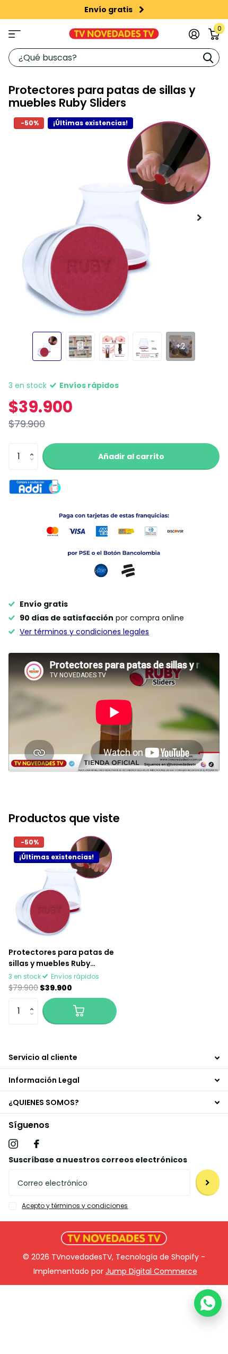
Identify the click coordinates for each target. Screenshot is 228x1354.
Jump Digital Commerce (151, 1271)
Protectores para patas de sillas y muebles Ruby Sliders (61, 958)
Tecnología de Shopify (157, 1257)
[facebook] (36, 1144)
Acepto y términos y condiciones (75, 1205)
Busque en (208, 57)
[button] (34, 447)
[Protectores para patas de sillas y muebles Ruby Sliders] (62, 885)
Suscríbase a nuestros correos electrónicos (97, 1159)
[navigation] (47, 346)
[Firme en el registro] (193, 34)
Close (114, 1057)
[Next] (141, 9)
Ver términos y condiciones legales (84, 631)
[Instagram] (13, 1144)
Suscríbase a (208, 1182)
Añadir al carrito (131, 456)
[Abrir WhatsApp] (208, 1303)
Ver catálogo (14, 33)
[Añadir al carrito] (79, 1011)
